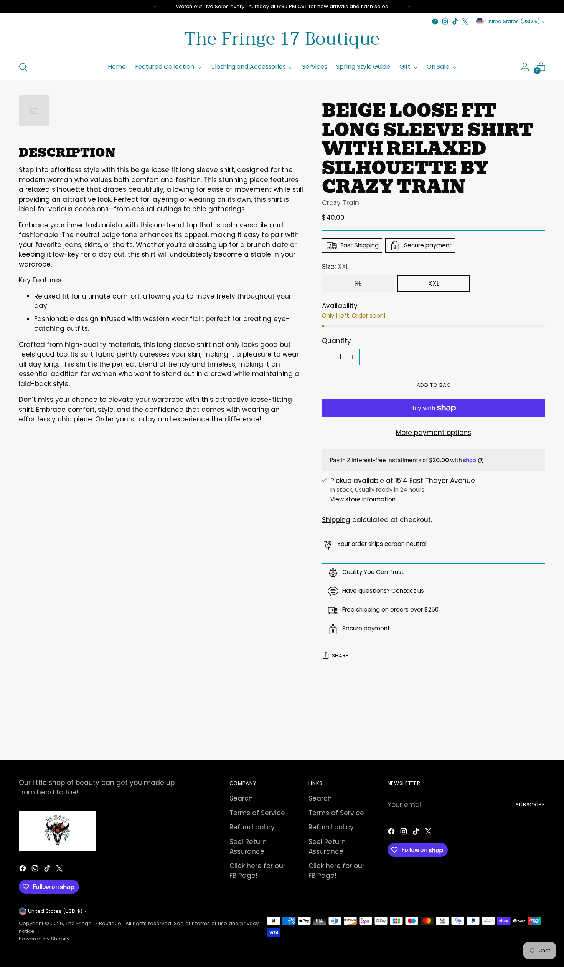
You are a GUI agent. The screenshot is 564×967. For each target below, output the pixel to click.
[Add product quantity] (352, 357)
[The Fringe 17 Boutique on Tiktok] (455, 21)
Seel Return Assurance (248, 846)
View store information (363, 499)
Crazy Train (340, 202)
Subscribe (531, 804)
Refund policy (252, 827)
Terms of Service (257, 813)
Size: (335, 266)
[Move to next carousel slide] (539, 733)
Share (340, 655)
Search (241, 798)
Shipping (336, 519)
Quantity (336, 340)
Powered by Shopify (44, 938)
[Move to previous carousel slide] (521, 733)
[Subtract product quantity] (329, 357)
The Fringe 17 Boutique (94, 923)
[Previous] (155, 6)
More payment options (433, 432)
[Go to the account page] (525, 67)
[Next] (408, 6)
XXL (433, 283)
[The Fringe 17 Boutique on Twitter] (465, 21)
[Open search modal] (23, 67)
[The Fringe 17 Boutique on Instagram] (445, 21)
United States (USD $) (512, 21)
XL (358, 283)
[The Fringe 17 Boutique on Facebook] (435, 21)
